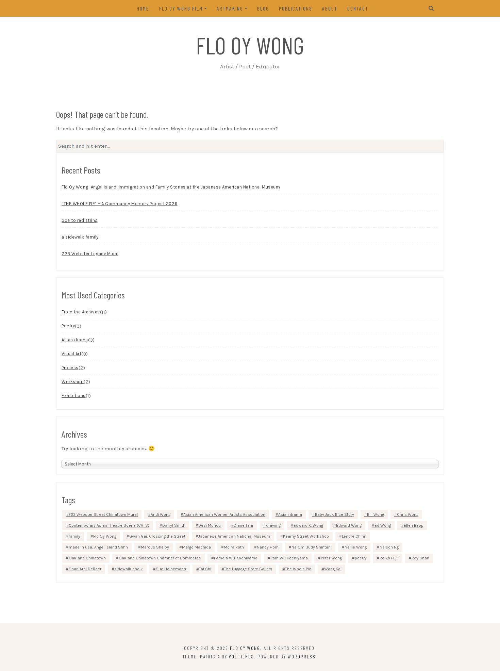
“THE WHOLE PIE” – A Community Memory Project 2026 (120, 203)
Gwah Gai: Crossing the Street (157, 536)
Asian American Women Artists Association (224, 514)
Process (70, 367)
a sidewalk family (80, 237)
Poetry (68, 325)
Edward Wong (349, 525)
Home (143, 8)
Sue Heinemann (171, 569)
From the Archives (81, 311)
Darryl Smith (173, 525)
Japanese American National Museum (234, 536)
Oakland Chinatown (87, 558)
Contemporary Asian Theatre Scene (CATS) (109, 525)
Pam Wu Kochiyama (289, 558)
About (329, 8)
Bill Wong (375, 514)
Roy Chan (420, 558)
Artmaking (230, 8)
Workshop (73, 381)
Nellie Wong (356, 547)
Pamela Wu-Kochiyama (235, 558)
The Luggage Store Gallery (248, 569)
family (74, 536)
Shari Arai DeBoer (85, 569)
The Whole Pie (298, 569)
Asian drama (75, 339)
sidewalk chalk (128, 569)
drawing (273, 525)
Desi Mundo (209, 525)
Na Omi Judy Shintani (311, 547)
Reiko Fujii (389, 558)
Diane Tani (243, 525)
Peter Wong (331, 558)
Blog (263, 8)
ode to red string (80, 220)
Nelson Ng (389, 547)
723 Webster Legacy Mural (90, 253)
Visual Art (71, 353)
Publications (295, 8)
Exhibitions (74, 395)
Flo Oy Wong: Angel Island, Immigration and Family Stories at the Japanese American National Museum (171, 187)
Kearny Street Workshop (306, 536)
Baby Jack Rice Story (334, 514)
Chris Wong (407, 514)
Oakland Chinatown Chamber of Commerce (160, 558)
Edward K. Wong (308, 525)
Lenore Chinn (354, 536)
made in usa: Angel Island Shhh (98, 547)
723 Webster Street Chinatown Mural (103, 514)
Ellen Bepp (413, 525)
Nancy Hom (268, 547)
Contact (357, 8)
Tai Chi (205, 569)
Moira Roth (234, 547)
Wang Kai (332, 569)
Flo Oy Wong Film (181, 8)
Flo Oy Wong (250, 45)
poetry (361, 558)
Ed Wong (382, 525)
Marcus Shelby (155, 547)
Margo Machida (196, 547)
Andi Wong (160, 514)
